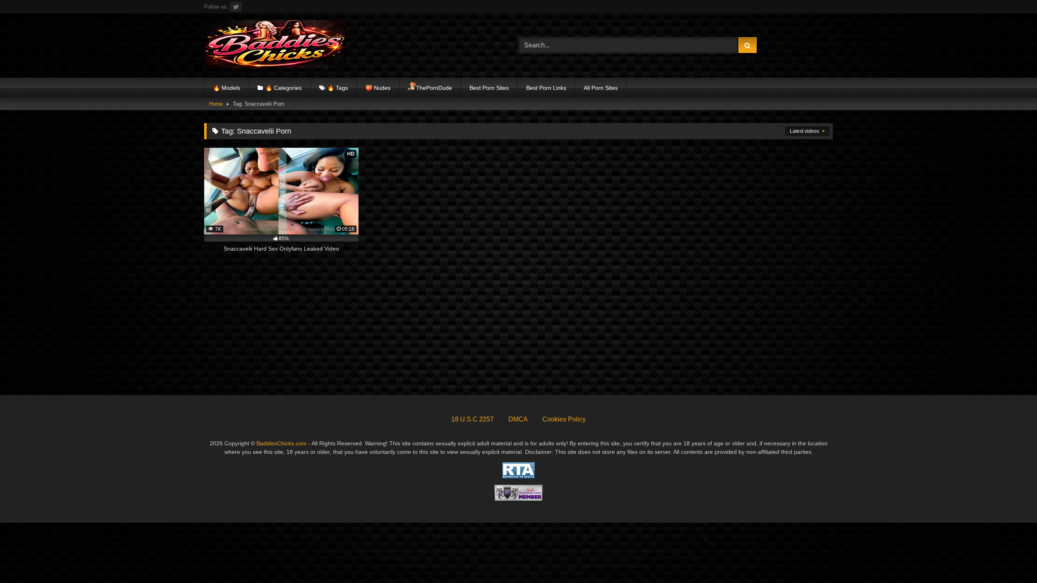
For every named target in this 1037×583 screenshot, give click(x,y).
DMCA (518, 419)
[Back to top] (1012, 559)
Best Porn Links (546, 88)
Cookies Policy (564, 419)
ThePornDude (434, 88)
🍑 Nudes (377, 88)
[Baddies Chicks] (275, 45)
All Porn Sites (601, 88)
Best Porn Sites (489, 88)
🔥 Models (226, 88)
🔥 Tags (337, 88)
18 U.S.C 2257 (472, 419)
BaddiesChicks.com (281, 443)
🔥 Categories (283, 88)
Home (216, 104)
